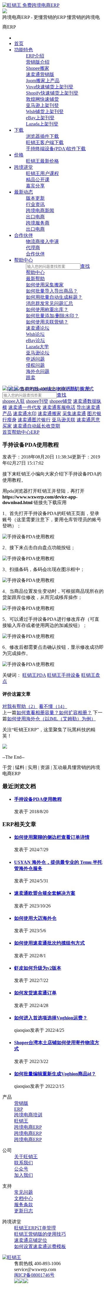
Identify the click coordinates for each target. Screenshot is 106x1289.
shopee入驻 (13, 401)
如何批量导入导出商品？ (52, 290)
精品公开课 (37, 179)
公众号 (21, 1168)
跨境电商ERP (28, 1127)
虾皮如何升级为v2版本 (37, 968)
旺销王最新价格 (42, 161)
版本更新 (35, 198)
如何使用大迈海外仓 (35, 918)
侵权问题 (35, 365)
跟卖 (30, 377)
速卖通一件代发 (24, 407)
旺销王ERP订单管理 (35, 1227)
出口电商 (35, 216)
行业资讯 (35, 204)
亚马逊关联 (63, 419)
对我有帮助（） (20, 706)
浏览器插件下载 (42, 136)
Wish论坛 (35, 334)
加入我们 (23, 1175)
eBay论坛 (35, 340)
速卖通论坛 (37, 328)
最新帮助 (35, 278)
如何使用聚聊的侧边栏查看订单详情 (52, 837)
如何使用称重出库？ (47, 309)
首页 (19, 43)
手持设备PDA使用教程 (38, 799)
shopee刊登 (37, 401)
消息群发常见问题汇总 (49, 303)
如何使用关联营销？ (47, 321)
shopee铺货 (60, 401)
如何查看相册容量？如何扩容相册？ (54, 712)
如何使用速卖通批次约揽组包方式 (49, 942)
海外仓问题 (37, 371)
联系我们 (23, 1162)
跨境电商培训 (28, 1114)
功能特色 (23, 49)
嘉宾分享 (35, 185)
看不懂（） (53, 706)
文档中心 (23, 1198)
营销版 (21, 1103)
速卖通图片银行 (34, 419)
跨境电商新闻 (40, 210)
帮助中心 (23, 260)
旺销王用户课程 (42, 173)
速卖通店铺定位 (30, 1240)
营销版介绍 (37, 62)
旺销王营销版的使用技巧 (40, 1234)
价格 (19, 154)
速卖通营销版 (40, 74)
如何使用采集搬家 (45, 284)
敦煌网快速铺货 (42, 99)
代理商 (33, 247)
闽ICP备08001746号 (34, 1275)
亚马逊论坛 (37, 352)
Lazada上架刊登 (42, 123)
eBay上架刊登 (40, 117)
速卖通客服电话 (58, 407)
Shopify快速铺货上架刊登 (52, 92)
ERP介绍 (35, 55)
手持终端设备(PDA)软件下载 (56, 148)
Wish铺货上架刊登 (45, 111)
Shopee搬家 (37, 68)
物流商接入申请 (42, 241)
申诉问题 (35, 359)
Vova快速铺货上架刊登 (49, 86)
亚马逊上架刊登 (42, 105)
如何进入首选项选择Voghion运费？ (50, 1017)
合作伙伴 (23, 235)
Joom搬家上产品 (42, 80)
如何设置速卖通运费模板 (40, 1246)
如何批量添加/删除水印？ (52, 315)
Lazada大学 (37, 346)
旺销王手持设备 (63, 675)
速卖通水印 (25, 413)
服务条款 (23, 1204)
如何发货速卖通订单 (35, 992)
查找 (85, 266)
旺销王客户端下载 (45, 142)
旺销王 (21, 1120)
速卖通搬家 (49, 413)
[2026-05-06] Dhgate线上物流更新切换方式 (50, 388)
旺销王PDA (34, 675)
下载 (19, 130)
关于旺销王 (26, 1156)
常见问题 (23, 1192)
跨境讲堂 (23, 167)
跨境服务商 (37, 222)
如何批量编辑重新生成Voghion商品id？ (55, 1073)
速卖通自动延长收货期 (36, 425)
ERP (35, 432)
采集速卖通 (74, 413)
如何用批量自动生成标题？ (54, 297)
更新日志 (23, 1210)
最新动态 (23, 191)
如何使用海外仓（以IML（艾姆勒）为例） (51, 718)
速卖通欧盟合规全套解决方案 (44, 893)
